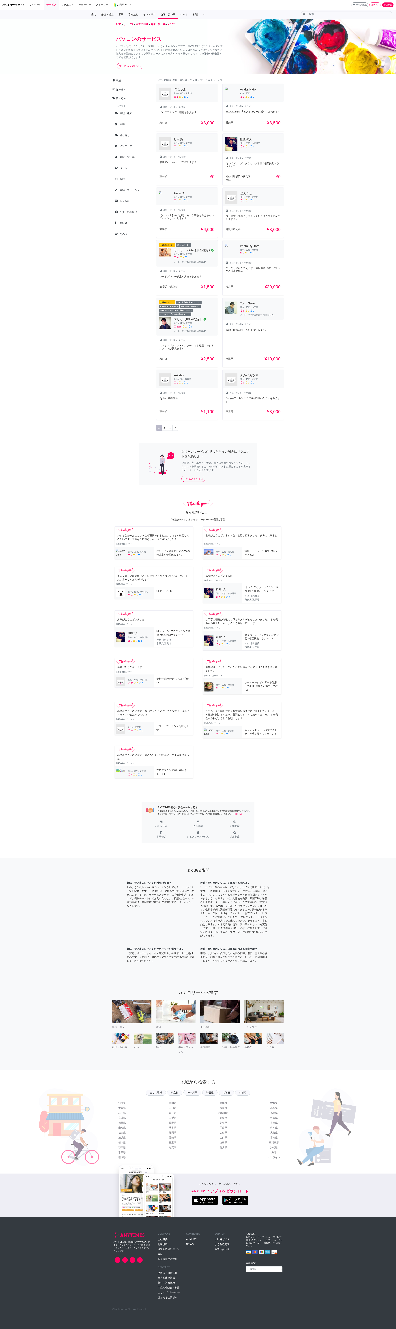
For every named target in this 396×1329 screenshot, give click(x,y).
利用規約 (163, 1244)
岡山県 (223, 1127)
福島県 (122, 1132)
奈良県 (223, 1108)
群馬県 (122, 1147)
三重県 (172, 1142)
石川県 (172, 1108)
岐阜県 (172, 1127)
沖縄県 (274, 1147)
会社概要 (163, 1239)
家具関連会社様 (166, 1277)
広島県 (223, 1132)
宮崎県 (274, 1137)
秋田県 (122, 1122)
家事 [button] (120, 14)
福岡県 (274, 1112)
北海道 (122, 1103)
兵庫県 (223, 1103)
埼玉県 (210, 1092)
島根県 (223, 1122)
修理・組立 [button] (107, 14)
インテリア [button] (149, 14)
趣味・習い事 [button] (168, 14)
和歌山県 (223, 1112)
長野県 (172, 1122)
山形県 (122, 1127)
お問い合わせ (222, 1249)
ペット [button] (184, 14)
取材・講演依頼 (166, 1282)
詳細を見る (238, 814)
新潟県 (122, 1157)
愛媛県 (274, 1103)
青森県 (122, 1108)
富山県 (172, 1103)
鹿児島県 (274, 1142)
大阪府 (226, 1092)
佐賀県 (274, 1117)
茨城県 (122, 1137)
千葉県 (122, 1152)
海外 (273, 1152)
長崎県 (274, 1122)
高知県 (274, 1108)
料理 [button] (195, 14)
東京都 (174, 1092)
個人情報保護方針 (167, 1259)
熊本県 (274, 1127)
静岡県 (172, 1132)
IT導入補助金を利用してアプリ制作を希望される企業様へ (169, 1292)
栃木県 (122, 1142)
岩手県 (122, 1112)
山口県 (223, 1137)
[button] (359, 4)
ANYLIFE (191, 1239)
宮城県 (122, 1117)
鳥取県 (223, 1117)
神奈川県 (192, 1092)
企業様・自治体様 (167, 1272)
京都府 (242, 1092)
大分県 (274, 1132)
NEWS (190, 1244)
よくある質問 (222, 1244)
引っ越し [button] (133, 14)
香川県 (223, 1147)
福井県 (172, 1112)
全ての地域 (156, 1092)
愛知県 (172, 1137)
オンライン (274, 1157)
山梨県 (172, 1117)
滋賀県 (172, 1147)
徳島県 (223, 1142)
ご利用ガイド (222, 1239)
